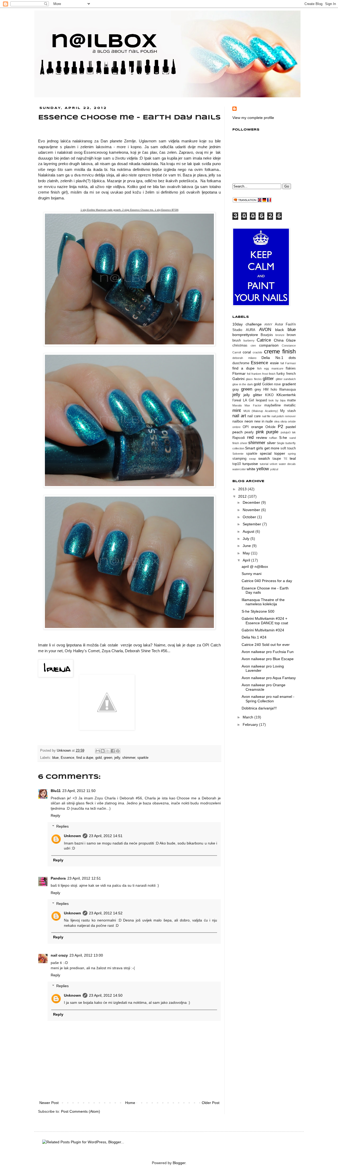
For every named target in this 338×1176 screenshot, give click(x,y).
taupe (277, 458)
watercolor (239, 469)
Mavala (237, 405)
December (252, 502)
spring (292, 453)
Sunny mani (251, 574)
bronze (279, 335)
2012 (243, 496)
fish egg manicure (270, 368)
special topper (272, 453)
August (249, 531)
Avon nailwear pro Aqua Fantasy (269, 678)
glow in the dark (242, 384)
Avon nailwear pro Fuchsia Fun (268, 652)
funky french (286, 374)
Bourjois (267, 335)
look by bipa (277, 400)
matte (291, 400)
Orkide (270, 427)
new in (259, 421)
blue (55, 758)
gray (235, 389)
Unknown (64, 750)
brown (291, 335)
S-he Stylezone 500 (258, 611)
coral (247, 352)
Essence (67, 758)
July (246, 538)
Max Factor (253, 405)
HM (266, 389)
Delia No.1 (272, 358)
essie (274, 363)
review (261, 437)
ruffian (273, 437)
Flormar (239, 373)
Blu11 (56, 791)
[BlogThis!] (102, 750)
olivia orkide (288, 421)
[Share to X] (107, 750)
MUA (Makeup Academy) (260, 410)
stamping (239, 458)
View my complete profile (253, 118)
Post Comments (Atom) (80, 1111)
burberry (249, 340)
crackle (257, 352)
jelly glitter (252, 395)
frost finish (269, 373)
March (248, 717)
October (250, 517)
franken (256, 373)
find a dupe (84, 758)
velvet (273, 463)
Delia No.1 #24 (254, 637)
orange (257, 427)
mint (236, 410)
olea (276, 421)
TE (285, 458)
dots (292, 358)
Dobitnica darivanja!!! (259, 708)
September (252, 524)
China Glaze (285, 340)
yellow (262, 468)
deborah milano (244, 357)
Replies (62, 826)
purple (272, 431)
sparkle (142, 758)
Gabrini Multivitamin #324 (263, 630)
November (252, 510)
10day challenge (247, 324)
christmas (239, 345)
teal (293, 458)
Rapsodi (238, 438)
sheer (243, 443)
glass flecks (253, 379)
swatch (264, 458)
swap (252, 458)
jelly (117, 758)
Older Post (210, 1103)
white (251, 469)
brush (236, 340)
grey (258, 389)
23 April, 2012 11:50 (79, 791)
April (247, 560)
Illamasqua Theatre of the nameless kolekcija (263, 602)
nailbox (237, 421)
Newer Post (49, 1103)
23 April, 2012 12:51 (84, 878)
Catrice (264, 340)
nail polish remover (283, 416)
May (247, 553)
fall (282, 363)
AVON (265, 329)
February (251, 724)
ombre (236, 427)
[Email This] (97, 750)
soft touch (288, 448)
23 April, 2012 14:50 (106, 995)
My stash (288, 411)
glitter (268, 378)
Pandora (58, 878)
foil (248, 373)
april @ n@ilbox (255, 566)
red (250, 437)
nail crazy (59, 955)
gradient (289, 384)
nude (269, 421)
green (108, 758)
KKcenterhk (286, 395)
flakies (291, 368)
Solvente (237, 453)
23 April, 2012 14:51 (106, 836)
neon (249, 421)
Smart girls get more (262, 448)
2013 (243, 489)
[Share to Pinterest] (117, 750)
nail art (239, 415)
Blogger (179, 1163)
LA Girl (248, 400)
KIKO (269, 395)
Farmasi (290, 363)
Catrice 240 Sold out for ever (266, 644)
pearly (249, 432)
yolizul (274, 469)
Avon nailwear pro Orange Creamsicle (263, 687)
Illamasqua (287, 389)
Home (130, 1103)
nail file (266, 416)
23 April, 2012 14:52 (106, 913)
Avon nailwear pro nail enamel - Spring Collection (268, 698)
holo (274, 389)
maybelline (272, 405)
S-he (283, 437)
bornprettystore (245, 335)
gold (98, 758)
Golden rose (271, 384)
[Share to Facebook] (112, 750)
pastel (291, 427)
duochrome (240, 363)
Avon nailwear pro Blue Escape (268, 659)
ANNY (268, 324)
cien (253, 345)
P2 (280, 426)
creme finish (280, 351)
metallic (290, 405)
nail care (254, 416)
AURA (250, 330)
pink (260, 431)
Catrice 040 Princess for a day (267, 581)
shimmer (128, 758)
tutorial (264, 463)
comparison (269, 345)
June (247, 546)
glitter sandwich (286, 379)
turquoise (250, 464)
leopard (261, 400)
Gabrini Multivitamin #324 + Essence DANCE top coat (265, 620)
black (279, 330)
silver (271, 443)
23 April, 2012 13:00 (86, 955)
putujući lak (288, 432)
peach (237, 432)
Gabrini (238, 379)
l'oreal (236, 400)
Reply (55, 815)
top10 (236, 464)
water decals (287, 463)
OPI (246, 427)
